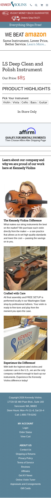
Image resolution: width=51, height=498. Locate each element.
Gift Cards (26, 488)
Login (25, 428)
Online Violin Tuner (25, 480)
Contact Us (25, 449)
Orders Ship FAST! (30, 18)
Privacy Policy (25, 458)
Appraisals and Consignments (25, 484)
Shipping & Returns (25, 454)
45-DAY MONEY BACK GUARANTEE (29, 13)
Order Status (25, 432)
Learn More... (36, 44)
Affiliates (25, 471)
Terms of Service (25, 462)
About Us (26, 445)
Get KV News (25, 475)
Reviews (25, 467)
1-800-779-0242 (28, 415)
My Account (25, 423)
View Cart (25, 436)
